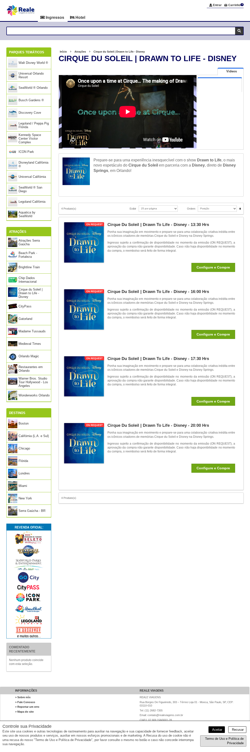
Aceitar (216, 729)
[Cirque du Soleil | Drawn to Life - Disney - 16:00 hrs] (85, 309)
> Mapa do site (24, 711)
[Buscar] (239, 31)
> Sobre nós (23, 697)
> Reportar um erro (27, 706)
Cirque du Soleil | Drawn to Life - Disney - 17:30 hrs (158, 358)
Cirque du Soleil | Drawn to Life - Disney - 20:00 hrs (158, 425)
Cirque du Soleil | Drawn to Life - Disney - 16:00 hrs (158, 291)
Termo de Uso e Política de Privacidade (224, 741)
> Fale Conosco (25, 702)
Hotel (79, 17)
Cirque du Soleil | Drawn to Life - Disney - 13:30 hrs (158, 224)
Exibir (133, 208)
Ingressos (55, 17)
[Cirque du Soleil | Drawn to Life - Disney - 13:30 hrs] (85, 242)
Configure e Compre (213, 267)
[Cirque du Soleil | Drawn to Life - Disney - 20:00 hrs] (85, 443)
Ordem (191, 208)
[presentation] (231, 71)
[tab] (231, 71)
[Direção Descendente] (239, 207)
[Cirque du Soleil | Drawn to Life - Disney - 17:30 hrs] (85, 376)
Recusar (237, 729)
